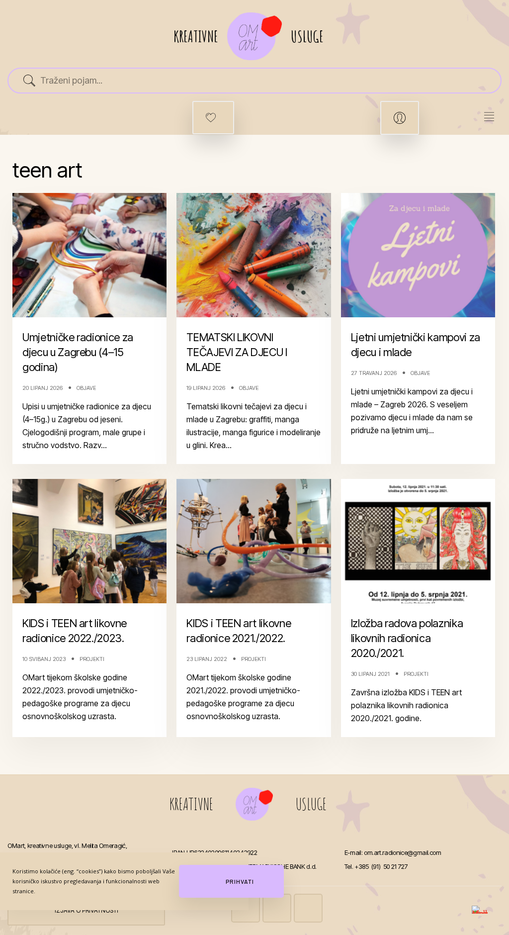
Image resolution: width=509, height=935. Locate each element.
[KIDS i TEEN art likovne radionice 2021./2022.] (254, 541)
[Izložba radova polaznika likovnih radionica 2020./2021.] (418, 541)
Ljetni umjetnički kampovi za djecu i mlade (415, 345)
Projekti (92, 658)
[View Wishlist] (213, 117)
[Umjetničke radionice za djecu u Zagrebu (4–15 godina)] (89, 255)
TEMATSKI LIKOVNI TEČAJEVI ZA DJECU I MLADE (236, 352)
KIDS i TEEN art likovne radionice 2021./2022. (238, 631)
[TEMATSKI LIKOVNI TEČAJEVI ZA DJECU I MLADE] (254, 255)
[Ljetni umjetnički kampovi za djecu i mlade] (418, 255)
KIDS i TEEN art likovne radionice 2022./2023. (74, 631)
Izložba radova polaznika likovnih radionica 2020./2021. (407, 638)
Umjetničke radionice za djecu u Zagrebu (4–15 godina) (77, 352)
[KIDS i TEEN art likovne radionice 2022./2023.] (89, 541)
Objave (86, 387)
